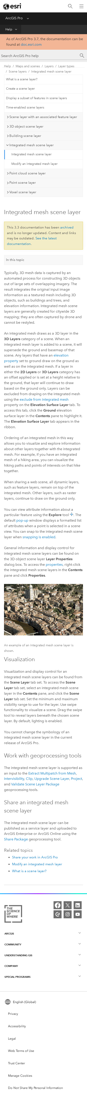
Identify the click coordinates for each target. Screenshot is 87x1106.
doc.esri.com (31, 44)
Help (8, 29)
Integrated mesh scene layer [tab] (31, 145)
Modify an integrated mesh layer (34, 164)
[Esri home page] (12, 6)
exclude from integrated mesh (44, 399)
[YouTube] (78, 914)
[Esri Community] (58, 914)
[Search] (70, 6)
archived (67, 227)
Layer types (66, 66)
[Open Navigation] (81, 6)
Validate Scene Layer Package (35, 784)
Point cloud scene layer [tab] (27, 173)
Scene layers (18, 71)
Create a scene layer (20, 89)
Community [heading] (12, 944)
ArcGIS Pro (14, 18)
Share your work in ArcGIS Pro (35, 857)
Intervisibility (14, 779)
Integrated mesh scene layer (51, 71)
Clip (29, 779)
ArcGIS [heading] (9, 933)
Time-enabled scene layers (25, 107)
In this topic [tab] (15, 260)
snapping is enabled (39, 537)
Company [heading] (11, 966)
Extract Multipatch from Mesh (52, 773)
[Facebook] (58, 905)
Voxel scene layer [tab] (22, 192)
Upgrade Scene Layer (51, 779)
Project (76, 779)
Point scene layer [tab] (22, 183)
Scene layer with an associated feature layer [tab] (43, 117)
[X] (68, 905)
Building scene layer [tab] (25, 136)
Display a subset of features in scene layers (36, 98)
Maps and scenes (28, 66)
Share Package (16, 839)
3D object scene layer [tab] (26, 126)
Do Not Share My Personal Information (35, 1088)
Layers (49, 66)
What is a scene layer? (21, 79)
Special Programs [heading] (17, 976)
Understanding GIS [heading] (18, 955)
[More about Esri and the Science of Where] (13, 914)
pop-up (22, 520)
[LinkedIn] (78, 905)
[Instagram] (68, 914)
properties (54, 564)
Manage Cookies (20, 1076)
